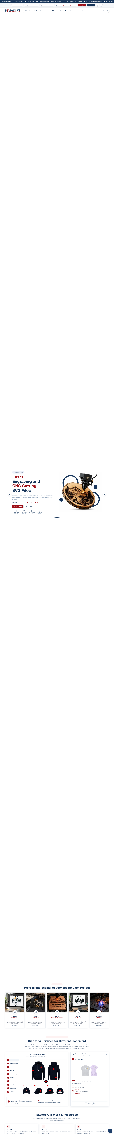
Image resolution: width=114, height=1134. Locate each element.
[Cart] (97, 5)
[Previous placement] (86, 1103)
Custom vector (44, 11)
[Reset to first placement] (106, 1054)
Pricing (79, 11)
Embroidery (28, 11)
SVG (35, 11)
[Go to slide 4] (59, 517)
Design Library (69, 11)
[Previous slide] (9, 494)
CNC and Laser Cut (56, 11)
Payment (105, 11)
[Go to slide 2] (54, 517)
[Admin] (101, 5)
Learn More (14, 1026)
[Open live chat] (110, 1131)
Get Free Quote (18, 506)
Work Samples (86, 11)
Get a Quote (82, 5)
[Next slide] (104, 494)
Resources (97, 11)
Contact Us (91, 5)
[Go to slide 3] (57, 517)
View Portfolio (28, 506)
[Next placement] (93, 1103)
